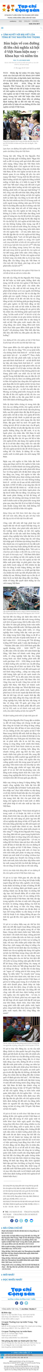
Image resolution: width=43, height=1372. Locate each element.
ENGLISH (27, 21)
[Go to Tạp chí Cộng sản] (21, 8)
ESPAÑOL (36, 21)
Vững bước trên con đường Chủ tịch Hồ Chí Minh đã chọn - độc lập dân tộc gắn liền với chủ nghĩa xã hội (20, 1266)
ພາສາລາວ (13, 21)
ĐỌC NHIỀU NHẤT (12, 1279)
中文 (20, 21)
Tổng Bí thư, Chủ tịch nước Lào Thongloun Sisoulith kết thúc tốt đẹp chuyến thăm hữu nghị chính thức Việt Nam (21, 1253)
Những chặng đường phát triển (21, 1299)
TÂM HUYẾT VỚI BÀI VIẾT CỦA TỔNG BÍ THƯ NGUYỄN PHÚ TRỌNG (21, 36)
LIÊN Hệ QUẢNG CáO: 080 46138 (16, 1358)
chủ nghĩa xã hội (15, 1212)
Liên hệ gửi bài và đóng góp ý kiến (18, 1355)
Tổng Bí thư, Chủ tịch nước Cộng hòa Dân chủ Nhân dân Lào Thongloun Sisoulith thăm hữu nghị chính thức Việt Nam (20, 1260)
